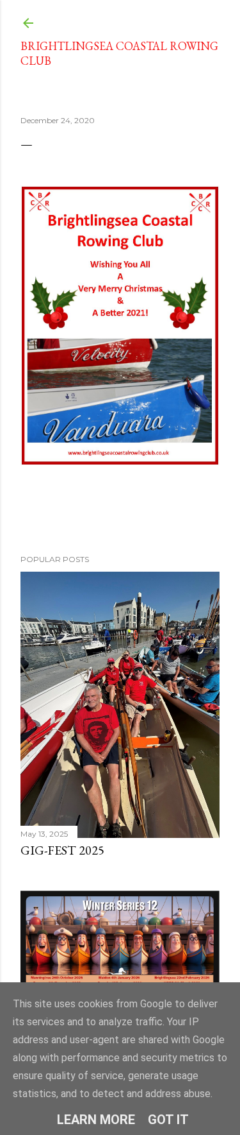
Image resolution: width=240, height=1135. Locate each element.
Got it (168, 1119)
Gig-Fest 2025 (62, 850)
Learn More (96, 1119)
